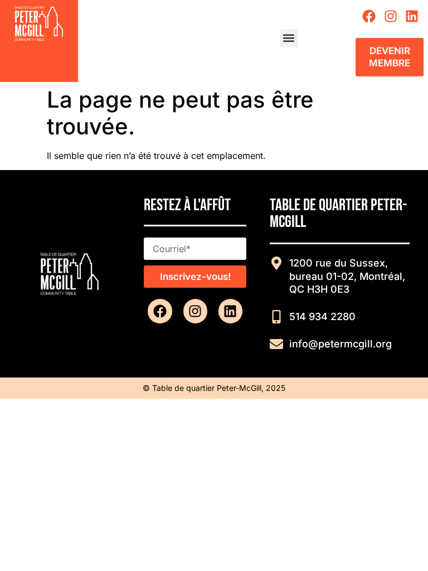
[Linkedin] (411, 16)
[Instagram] (390, 16)
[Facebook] (369, 16)
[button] (289, 38)
